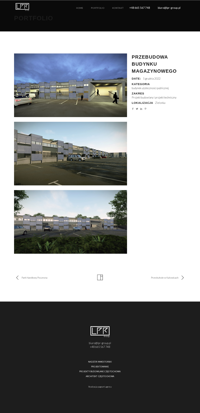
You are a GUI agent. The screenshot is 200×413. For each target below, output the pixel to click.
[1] (70, 222)
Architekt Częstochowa (100, 376)
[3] (70, 85)
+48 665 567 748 (139, 7)
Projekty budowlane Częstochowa (100, 371)
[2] (70, 153)
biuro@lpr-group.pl (169, 7)
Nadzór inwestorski (100, 361)
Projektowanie (100, 366)
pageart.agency (105, 386)
